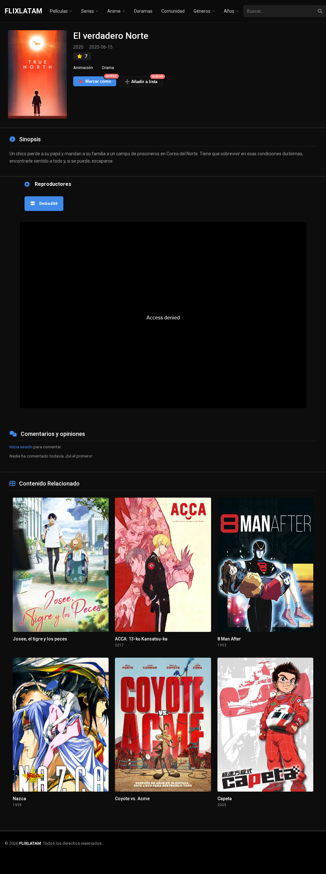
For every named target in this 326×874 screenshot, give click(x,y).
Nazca (19, 798)
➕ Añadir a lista (144, 80)
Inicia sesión (21, 446)
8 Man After (229, 638)
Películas (59, 11)
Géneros (202, 11)
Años (229, 11)
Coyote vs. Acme (132, 798)
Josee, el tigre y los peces (40, 638)
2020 (78, 47)
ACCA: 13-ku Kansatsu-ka (141, 638)
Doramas (143, 11)
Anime (114, 11)
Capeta (224, 798)
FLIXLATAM (23, 11)
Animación (83, 67)
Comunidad (173, 11)
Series (87, 11)
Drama (108, 67)
